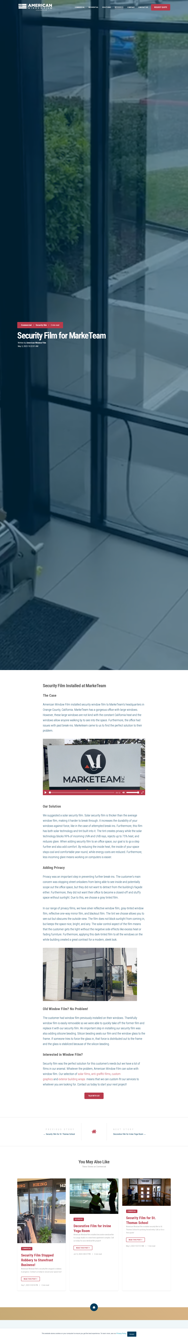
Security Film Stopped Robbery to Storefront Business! (37, 1260)
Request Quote (160, 7)
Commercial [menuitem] (80, 7)
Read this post (30, 1279)
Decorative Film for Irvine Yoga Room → (129, 1134)
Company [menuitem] (131, 7)
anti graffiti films (100, 1074)
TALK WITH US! (94, 1096)
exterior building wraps (72, 1079)
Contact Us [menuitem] (143, 7)
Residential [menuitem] (93, 7)
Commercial (26, 325)
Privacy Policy (121, 1333)
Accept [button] (131, 1334)
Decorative (79, 1219)
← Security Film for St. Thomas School (59, 1134)
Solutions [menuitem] (106, 7)
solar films (84, 1074)
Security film (41, 325)
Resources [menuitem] (119, 7)
